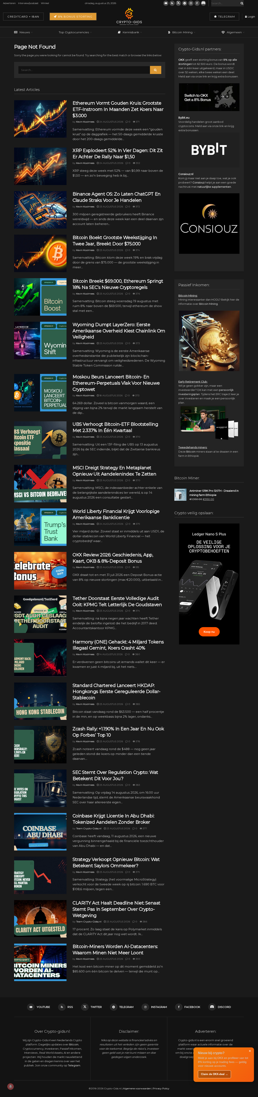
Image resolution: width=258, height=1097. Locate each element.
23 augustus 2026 (111, 206)
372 (137, 206)
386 (144, 921)
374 (137, 250)
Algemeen (234, 32)
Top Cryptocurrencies (74, 32)
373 (137, 343)
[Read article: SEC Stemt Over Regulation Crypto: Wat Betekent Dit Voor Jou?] (40, 788)
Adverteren (9, 3)
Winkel (45, 3)
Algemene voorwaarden (137, 1088)
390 (137, 958)
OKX (181, 59)
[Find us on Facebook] (197, 3)
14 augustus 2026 (111, 654)
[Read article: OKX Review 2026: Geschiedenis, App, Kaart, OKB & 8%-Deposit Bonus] (40, 570)
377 (144, 828)
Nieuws (24, 32)
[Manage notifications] (10, 1086)
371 (137, 121)
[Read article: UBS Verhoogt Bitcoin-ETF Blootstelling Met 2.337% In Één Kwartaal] (40, 440)
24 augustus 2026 (111, 121)
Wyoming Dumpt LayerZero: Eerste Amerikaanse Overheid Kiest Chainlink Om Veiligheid (119, 331)
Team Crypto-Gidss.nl (88, 828)
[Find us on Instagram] (191, 3)
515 (137, 567)
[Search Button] (241, 3)
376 (137, 293)
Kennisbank (131, 32)
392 (137, 162)
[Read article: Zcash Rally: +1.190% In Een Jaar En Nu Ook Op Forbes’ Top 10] (40, 744)
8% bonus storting (74, 16)
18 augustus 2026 (111, 395)
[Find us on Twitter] (178, 3)
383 (137, 784)
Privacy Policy (161, 1088)
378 (137, 741)
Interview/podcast (28, 3)
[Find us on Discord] (203, 3)
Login (251, 16)
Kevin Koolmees (85, 121)
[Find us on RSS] (172, 3)
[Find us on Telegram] (184, 3)
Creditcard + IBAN (23, 16)
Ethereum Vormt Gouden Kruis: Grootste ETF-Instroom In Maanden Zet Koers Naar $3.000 (118, 109)
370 (137, 436)
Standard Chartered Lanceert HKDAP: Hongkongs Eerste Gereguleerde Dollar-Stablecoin (116, 692)
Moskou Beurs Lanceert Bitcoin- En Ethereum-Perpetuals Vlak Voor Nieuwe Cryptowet (116, 383)
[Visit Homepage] (129, 16)
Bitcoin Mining (182, 32)
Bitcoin (191, 451)
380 (137, 654)
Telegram (226, 16)
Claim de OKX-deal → (214, 1073)
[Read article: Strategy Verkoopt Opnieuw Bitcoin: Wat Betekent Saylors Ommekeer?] (40, 875)
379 (137, 523)
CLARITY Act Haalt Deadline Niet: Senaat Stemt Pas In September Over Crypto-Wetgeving (116, 909)
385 (137, 704)
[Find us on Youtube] (166, 3)
